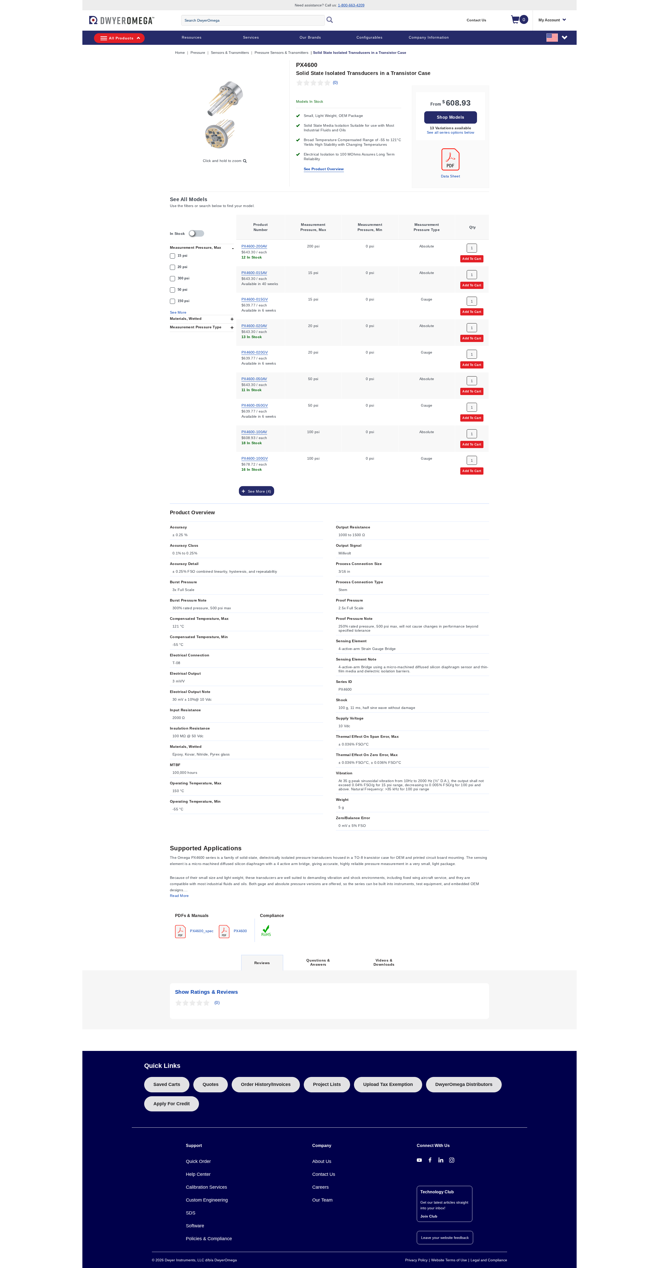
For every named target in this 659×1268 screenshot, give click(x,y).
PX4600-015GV (254, 299)
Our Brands (310, 37)
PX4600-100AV (254, 432)
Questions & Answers (318, 962)
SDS (190, 1212)
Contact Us (476, 20)
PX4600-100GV (254, 458)
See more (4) (258, 491)
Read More (179, 896)
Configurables (370, 37)
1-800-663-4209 (351, 5)
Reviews (262, 966)
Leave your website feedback (445, 1238)
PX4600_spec (201, 931)
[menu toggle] (104, 37)
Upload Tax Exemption (388, 1084)
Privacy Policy (416, 1260)
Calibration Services (206, 1187)
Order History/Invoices (266, 1084)
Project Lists (327, 1084)
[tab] (212, 925)
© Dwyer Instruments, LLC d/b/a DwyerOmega (194, 1260)
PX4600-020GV (254, 352)
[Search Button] (330, 20)
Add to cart (471, 258)
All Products (121, 38)
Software (195, 1225)
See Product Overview (324, 169)
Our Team (322, 1200)
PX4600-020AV (254, 325)
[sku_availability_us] (196, 233)
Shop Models (450, 117)
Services (251, 37)
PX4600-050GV (254, 405)
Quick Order (198, 1161)
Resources (192, 37)
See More (178, 312)
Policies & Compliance (209, 1238)
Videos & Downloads (384, 962)
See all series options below (450, 132)
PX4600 (240, 931)
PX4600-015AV (254, 272)
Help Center (198, 1174)
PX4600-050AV (254, 378)
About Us (321, 1161)
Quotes (211, 1084)
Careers (320, 1187)
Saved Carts (166, 1084)
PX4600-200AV (254, 246)
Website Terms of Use (449, 1260)
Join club (428, 1216)
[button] (557, 37)
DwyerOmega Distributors (463, 1084)
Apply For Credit (171, 1103)
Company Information (429, 37)
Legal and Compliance (489, 1260)
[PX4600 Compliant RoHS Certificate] (266, 930)
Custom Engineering (207, 1200)
